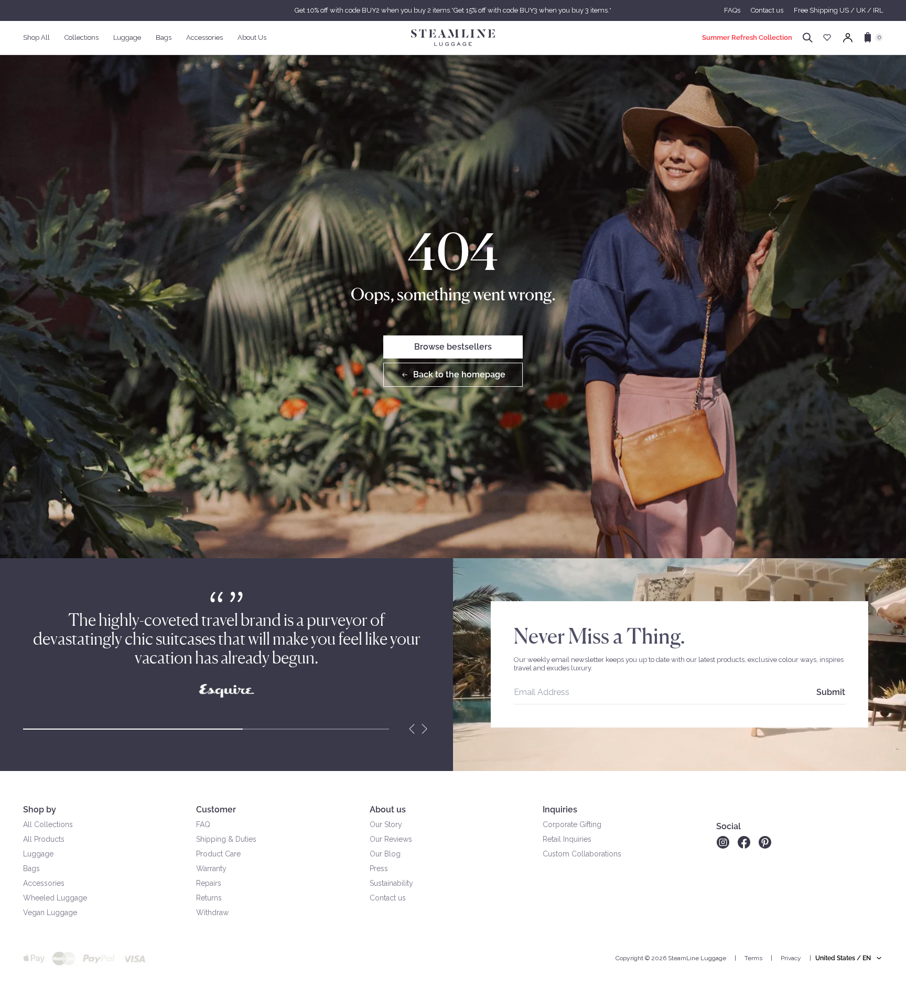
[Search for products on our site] (808, 37)
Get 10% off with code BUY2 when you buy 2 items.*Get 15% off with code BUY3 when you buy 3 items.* (453, 10)
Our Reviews (391, 839)
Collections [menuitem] (81, 37)
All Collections (48, 824)
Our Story (386, 824)
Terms (753, 958)
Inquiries (560, 810)
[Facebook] (744, 842)
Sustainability (391, 883)
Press (379, 868)
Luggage (38, 854)
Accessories (43, 883)
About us (388, 810)
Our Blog (385, 854)
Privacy (791, 958)
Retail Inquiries (567, 839)
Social (728, 826)
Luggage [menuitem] (127, 37)
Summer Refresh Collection (747, 37)
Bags (31, 868)
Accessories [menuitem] (204, 37)
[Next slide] (424, 729)
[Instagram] (722, 842)
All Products (43, 839)
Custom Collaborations (582, 854)
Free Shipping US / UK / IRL (838, 10)
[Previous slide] (412, 729)
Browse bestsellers (453, 347)
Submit (830, 692)
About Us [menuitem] (252, 37)
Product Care (218, 854)
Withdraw (212, 912)
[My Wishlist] (827, 37)
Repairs (208, 883)
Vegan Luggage (50, 912)
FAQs (732, 10)
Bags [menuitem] (163, 37)
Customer (216, 810)
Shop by (39, 810)
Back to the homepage (459, 374)
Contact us (767, 10)
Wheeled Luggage (55, 898)
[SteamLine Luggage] (453, 37)
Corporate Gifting (572, 824)
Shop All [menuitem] (36, 37)
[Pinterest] (765, 842)
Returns (209, 898)
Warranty (211, 868)
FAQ (203, 824)
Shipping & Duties (226, 839)
